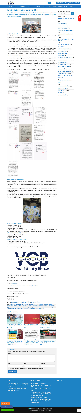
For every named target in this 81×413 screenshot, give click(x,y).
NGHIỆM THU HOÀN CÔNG (64, 66)
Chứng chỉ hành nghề (40, 6)
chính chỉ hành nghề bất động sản (16, 304)
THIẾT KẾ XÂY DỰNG (62, 90)
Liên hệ (71, 6)
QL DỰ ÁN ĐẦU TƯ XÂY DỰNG (64, 71)
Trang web (43, 363)
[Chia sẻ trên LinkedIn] (14, 299)
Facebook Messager (8, 406)
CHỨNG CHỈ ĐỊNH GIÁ (63, 25)
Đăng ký (54, 6)
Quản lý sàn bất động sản (22, 308)
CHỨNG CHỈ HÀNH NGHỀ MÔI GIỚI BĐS (65, 35)
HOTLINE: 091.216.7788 (62, 2)
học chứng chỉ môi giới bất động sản (40, 305)
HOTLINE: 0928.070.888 (74, 2)
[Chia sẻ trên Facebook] (8, 299)
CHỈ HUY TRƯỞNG (62, 23)
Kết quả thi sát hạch (62, 51)
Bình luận (10, 353)
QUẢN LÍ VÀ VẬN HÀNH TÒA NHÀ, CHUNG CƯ (65, 76)
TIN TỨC (60, 92)
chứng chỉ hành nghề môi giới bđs (31, 304)
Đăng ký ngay (79, 18)
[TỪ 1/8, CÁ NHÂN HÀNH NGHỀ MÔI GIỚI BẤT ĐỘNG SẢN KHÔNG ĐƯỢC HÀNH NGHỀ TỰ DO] (15, 318)
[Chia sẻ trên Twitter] (10, 299)
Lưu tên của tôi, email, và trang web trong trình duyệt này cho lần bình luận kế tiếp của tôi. (27, 368)
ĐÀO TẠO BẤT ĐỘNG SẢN (16, 302)
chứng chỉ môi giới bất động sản (45, 304)
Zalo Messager (7, 403)
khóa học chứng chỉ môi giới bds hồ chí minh (31, 307)
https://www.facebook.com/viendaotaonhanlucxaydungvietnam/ (24, 285)
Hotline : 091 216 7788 (8, 410)
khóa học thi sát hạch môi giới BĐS (49, 307)
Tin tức (49, 6)
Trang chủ (9, 6)
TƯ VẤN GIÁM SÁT (62, 95)
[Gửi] (72, 13)
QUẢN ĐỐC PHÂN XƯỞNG (63, 73)
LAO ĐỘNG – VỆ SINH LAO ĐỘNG (65, 57)
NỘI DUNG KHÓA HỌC (63, 69)
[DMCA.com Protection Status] (32, 408)
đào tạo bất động (17, 305)
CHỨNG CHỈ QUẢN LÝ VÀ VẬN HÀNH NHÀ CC (66, 40)
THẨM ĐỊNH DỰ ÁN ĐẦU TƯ (64, 86)
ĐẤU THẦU (60, 46)
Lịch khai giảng (30, 6)
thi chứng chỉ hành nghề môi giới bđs (36, 308)
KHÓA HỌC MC (61, 55)
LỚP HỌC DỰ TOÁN (62, 62)
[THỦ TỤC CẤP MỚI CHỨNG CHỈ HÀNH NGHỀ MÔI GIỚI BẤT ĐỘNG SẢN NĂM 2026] (32, 318)
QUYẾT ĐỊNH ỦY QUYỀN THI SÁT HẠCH (65, 81)
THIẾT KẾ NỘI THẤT (62, 88)
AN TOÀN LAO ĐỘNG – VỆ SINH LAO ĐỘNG (66, 19)
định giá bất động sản (27, 305)
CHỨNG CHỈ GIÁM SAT (63, 28)
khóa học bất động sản (16, 307)
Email (25, 363)
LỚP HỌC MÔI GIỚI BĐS (35, 302)
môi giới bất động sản (11, 308)
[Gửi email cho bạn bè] (12, 299)
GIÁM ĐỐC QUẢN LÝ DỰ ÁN (64, 48)
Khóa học (22, 6)
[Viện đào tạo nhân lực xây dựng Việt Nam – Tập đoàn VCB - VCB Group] (11, 2)
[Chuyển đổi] (73, 60)
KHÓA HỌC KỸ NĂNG (26, 302)
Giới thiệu (16, 6)
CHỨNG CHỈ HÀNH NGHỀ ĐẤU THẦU (66, 30)
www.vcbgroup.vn (14, 283)
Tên (9, 363)
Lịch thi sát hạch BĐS (62, 6)
